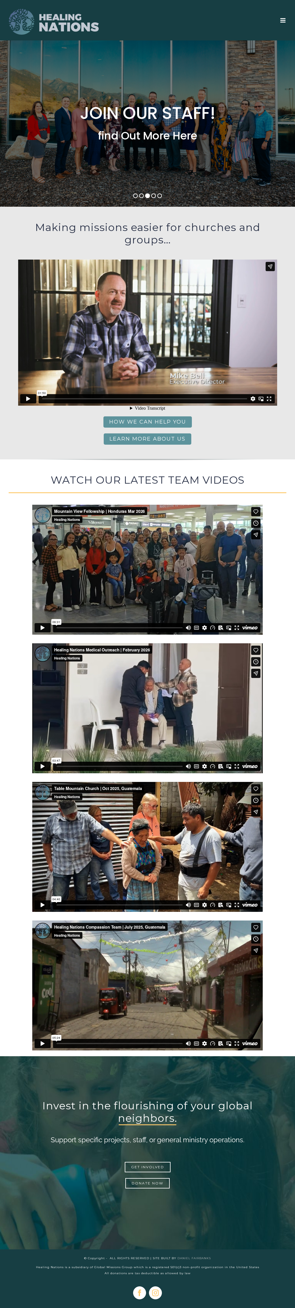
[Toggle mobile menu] (283, 20)
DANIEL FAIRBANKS (194, 1258)
